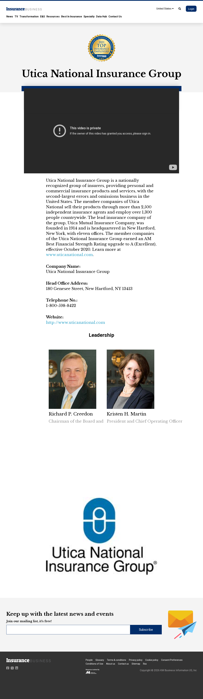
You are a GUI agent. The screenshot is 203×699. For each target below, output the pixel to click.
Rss (145, 663)
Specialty (89, 16)
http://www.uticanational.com (75, 322)
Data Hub (101, 16)
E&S (42, 16)
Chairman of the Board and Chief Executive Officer (99, 421)
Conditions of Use (94, 663)
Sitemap (136, 663)
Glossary (99, 660)
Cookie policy (151, 660)
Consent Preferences (172, 660)
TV (16, 16)
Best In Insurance (71, 16)
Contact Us (115, 16)
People (89, 660)
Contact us (123, 663)
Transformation (29, 16)
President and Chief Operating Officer (144, 421)
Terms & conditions (116, 660)
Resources (53, 16)
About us (110, 663)
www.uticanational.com (69, 254)
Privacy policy (135, 660)
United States (164, 8)
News (9, 16)
